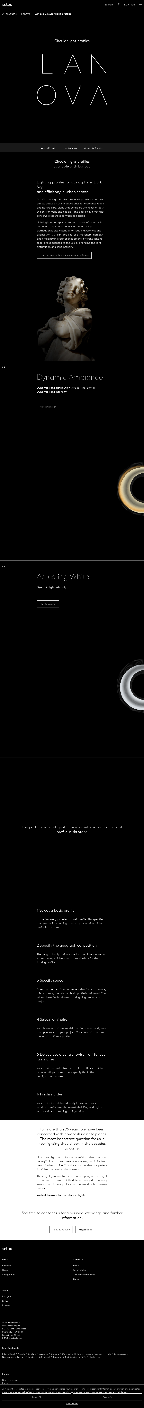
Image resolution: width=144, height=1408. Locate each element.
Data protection (10, 1380)
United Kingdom (70, 1357)
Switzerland (44, 1357)
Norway (20, 1357)
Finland (77, 1354)
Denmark (66, 1354)
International (8, 1354)
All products (9, 13)
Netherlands (8, 1357)
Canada (55, 1354)
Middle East (94, 1357)
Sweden (31, 1357)
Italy (109, 1354)
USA (83, 1357)
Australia (43, 1354)
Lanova (25, 13)
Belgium (32, 1354)
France (88, 1354)
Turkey (56, 1357)
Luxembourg (120, 1354)
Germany (98, 1354)
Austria (21, 1354)
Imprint (5, 1383)
